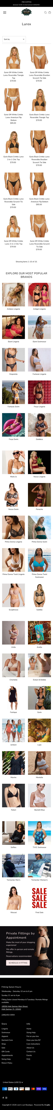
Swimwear (6, 1032)
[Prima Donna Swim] (39, 527)
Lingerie (5, 1028)
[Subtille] (39, 595)
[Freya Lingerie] (39, 391)
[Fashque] (13, 697)
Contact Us (30, 1051)
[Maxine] (13, 762)
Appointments (7, 1055)
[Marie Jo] (13, 462)
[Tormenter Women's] (39, 865)
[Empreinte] (13, 359)
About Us (30, 1047)
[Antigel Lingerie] (39, 294)
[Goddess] (39, 424)
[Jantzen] (13, 730)
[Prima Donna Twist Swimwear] (39, 559)
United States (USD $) (12, 1082)
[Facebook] (3, 1098)
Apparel (5, 1036)
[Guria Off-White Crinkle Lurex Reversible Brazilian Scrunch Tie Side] (39, 57)
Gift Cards (6, 1051)
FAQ (28, 1059)
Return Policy (7, 1063)
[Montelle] (39, 762)
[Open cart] (49, 12)
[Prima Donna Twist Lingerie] (13, 559)
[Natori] (13, 795)
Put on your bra (32, 1036)
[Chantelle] (13, 664)
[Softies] (13, 832)
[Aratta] (39, 632)
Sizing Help (6, 1059)
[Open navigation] (7, 12)
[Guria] (39, 697)
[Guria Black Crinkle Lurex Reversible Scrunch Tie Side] (13, 184)
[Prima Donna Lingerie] (13, 527)
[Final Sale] (39, 897)
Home (28, 1028)
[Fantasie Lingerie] (39, 359)
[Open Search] (45, 12)
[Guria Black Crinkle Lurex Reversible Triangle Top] (39, 99)
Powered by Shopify (42, 1105)
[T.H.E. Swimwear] (39, 832)
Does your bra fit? (33, 1040)
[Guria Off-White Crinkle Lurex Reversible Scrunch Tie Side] (39, 226)
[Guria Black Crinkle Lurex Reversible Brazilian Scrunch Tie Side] (39, 141)
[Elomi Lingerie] (13, 326)
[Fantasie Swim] (13, 391)
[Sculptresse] (13, 595)
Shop (4, 1044)
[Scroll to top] (48, 1105)
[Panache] (39, 494)
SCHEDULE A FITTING (18, 963)
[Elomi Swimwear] (39, 326)
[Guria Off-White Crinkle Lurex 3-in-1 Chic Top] (13, 226)
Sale (3, 1047)
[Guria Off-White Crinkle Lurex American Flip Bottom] (13, 99)
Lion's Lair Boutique (25, 1105)
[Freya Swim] (13, 424)
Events (29, 1055)
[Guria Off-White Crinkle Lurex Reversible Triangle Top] (13, 57)
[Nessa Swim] (13, 494)
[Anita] (13, 632)
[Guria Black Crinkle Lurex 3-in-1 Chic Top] (13, 141)
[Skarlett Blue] (39, 795)
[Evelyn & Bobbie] (39, 664)
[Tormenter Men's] (13, 865)
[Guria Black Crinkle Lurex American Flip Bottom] (39, 184)
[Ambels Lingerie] (13, 294)
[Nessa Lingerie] (39, 462)
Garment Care (7, 1040)
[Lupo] (39, 730)
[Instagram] (6, 1098)
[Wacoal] (13, 897)
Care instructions (33, 1044)
